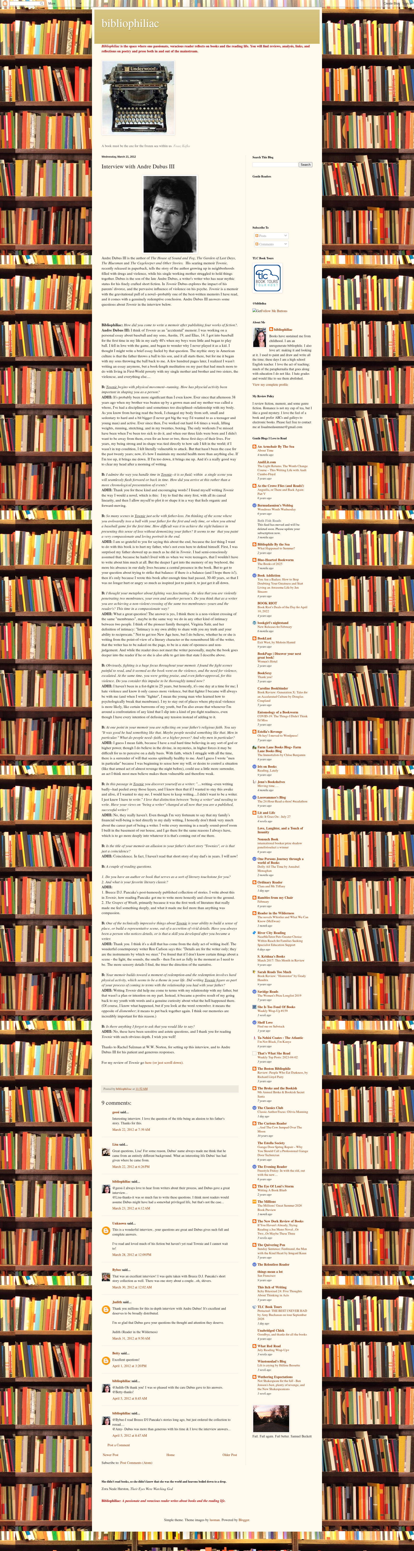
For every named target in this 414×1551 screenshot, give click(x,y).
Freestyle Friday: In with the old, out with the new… (281, 1172)
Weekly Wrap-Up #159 (273, 1011)
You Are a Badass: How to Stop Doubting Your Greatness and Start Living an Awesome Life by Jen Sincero (280, 585)
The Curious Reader (272, 1123)
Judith (117, 1301)
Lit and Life (266, 812)
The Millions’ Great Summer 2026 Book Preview (280, 1207)
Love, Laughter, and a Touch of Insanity (280, 830)
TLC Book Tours (270, 1306)
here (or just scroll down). (164, 1062)
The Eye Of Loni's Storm (276, 1186)
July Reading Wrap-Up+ (273, 1350)
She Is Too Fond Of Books (276, 1006)
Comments (266, 244)
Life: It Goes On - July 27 (274, 816)
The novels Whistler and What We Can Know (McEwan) (283, 919)
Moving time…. (268, 786)
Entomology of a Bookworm (278, 712)
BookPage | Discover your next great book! (279, 655)
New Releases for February (275, 626)
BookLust (264, 638)
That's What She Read (274, 1053)
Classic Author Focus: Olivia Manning (283, 1111)
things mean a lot (270, 1271)
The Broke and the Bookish (277, 1088)
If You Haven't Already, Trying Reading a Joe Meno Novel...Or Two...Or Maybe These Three (278, 1229)
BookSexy (265, 672)
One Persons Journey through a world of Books (281, 860)
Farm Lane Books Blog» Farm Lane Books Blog (279, 749)
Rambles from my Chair (275, 897)
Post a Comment (119, 1445)
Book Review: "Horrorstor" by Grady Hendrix (282, 978)
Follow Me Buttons (274, 311)
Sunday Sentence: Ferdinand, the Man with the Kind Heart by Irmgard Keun (282, 1251)
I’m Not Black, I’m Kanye (274, 1041)
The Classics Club (270, 1107)
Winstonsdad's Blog (272, 1361)
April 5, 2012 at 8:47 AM (129, 1435)
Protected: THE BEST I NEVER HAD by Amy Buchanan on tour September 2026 (282, 1314)
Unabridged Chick (271, 1330)
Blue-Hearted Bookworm (276, 559)
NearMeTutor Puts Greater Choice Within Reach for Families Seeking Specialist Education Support (280, 940)
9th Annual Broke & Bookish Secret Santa (281, 1094)
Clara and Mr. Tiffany (271, 886)
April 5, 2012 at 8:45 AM (129, 1398)
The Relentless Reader (273, 1264)
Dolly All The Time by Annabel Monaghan (278, 868)
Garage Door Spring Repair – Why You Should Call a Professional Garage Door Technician (283, 1151)
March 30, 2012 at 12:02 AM (132, 1287)
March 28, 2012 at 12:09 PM (131, 1254)
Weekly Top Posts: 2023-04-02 (278, 1057)
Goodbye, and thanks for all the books (282, 1334)
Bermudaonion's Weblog (275, 505)
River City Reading (272, 932)
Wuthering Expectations (275, 1376)
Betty (116, 1353)
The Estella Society (271, 1142)
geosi (115, 1112)
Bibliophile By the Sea (274, 544)
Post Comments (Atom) (136, 1462)
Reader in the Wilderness (276, 913)
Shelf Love (265, 1022)
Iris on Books (267, 766)
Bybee (116, 1269)
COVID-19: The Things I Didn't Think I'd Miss (283, 718)
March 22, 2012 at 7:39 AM (131, 1129)
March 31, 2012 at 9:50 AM (131, 1338)
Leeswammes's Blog (272, 797)
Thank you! (265, 677)
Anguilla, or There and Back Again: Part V (281, 491)
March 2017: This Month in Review (281, 960)
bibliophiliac (130, 22)
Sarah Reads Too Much (274, 971)
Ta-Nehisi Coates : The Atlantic (280, 1037)
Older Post (230, 1454)
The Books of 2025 (270, 564)
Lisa (115, 1144)
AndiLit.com (267, 461)
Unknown (119, 1223)
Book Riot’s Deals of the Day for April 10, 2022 (282, 609)
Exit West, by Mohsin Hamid (276, 642)
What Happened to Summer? (276, 548)
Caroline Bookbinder (273, 688)
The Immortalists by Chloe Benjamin (281, 755)
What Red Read (269, 1345)
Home (171, 1454)
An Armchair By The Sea (276, 446)
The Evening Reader (272, 1166)
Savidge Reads (268, 991)
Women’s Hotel (267, 661)
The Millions (267, 1201)
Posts (262, 235)
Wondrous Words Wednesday (277, 509)
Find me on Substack (271, 1026)
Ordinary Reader (270, 882)
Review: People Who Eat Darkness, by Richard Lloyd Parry (283, 1074)
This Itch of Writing (272, 1287)
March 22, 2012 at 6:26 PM (131, 1166)
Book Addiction (269, 575)
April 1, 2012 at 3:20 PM (129, 1365)
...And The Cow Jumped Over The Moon (280, 1129)
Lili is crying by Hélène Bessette (279, 1365)
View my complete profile (270, 384)
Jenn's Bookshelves (271, 781)
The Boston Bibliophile (274, 1068)
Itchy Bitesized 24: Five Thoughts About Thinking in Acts (280, 1293)
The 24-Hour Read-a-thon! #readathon (282, 801)
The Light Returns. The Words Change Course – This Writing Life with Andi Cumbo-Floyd (283, 470)
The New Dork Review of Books (280, 1221)
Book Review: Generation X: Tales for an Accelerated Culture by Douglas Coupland (282, 696)
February (263, 901)
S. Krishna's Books (271, 956)
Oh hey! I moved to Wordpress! (278, 735)
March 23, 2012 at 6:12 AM (131, 1208)
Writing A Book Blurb (272, 1190)
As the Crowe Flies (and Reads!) (281, 485)
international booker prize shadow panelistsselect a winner (280, 845)
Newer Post (110, 1454)
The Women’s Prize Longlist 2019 (279, 995)
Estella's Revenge (270, 731)
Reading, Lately (268, 770)
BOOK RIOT (267, 603)
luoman (215, 1520)
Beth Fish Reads (269, 520)
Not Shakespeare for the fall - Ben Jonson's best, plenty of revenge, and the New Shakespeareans (281, 1385)
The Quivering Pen (271, 1244)
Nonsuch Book (268, 839)
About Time (265, 450)
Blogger (244, 1520)
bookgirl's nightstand (273, 622)
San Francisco (267, 1275)
